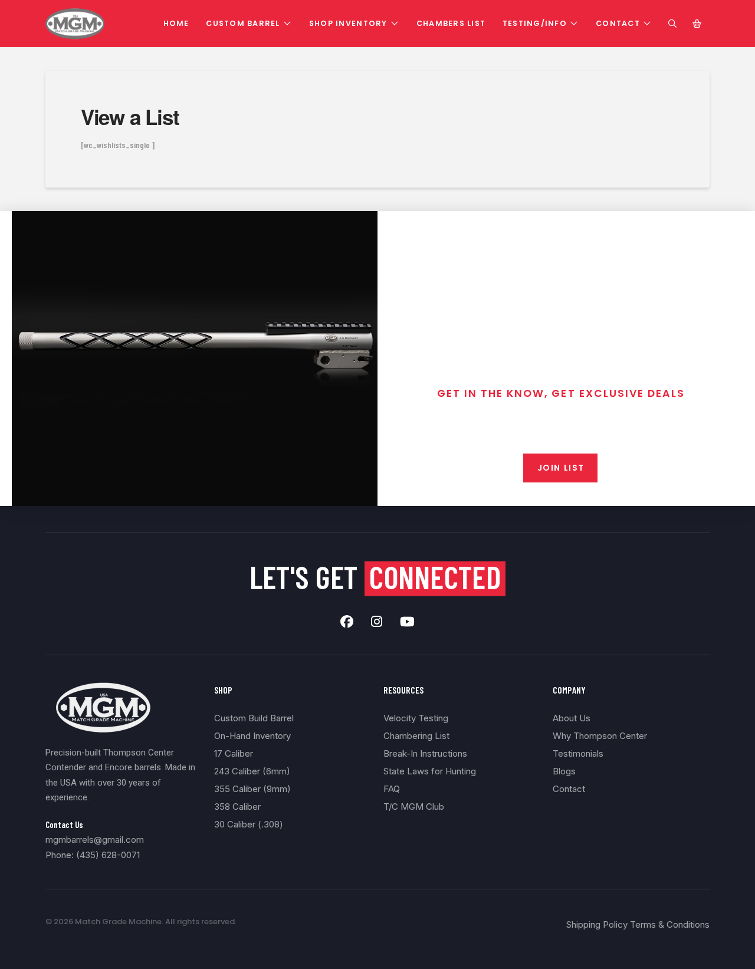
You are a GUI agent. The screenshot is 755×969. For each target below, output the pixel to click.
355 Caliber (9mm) (252, 788)
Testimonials (578, 753)
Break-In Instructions (425, 753)
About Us (571, 718)
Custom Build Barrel (254, 718)
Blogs (564, 771)
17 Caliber (233, 753)
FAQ (391, 788)
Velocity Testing (415, 718)
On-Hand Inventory (252, 735)
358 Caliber (237, 806)
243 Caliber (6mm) (252, 771)
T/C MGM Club (413, 806)
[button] (672, 23)
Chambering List (416, 735)
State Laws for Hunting (429, 771)
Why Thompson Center (600, 735)
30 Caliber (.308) (248, 824)
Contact (569, 788)
